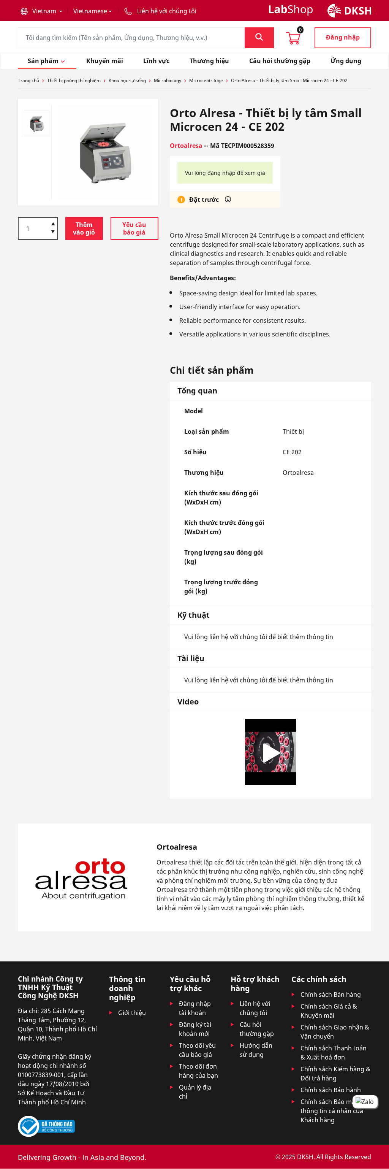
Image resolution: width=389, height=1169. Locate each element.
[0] (293, 40)
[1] (53, 232)
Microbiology (167, 80)
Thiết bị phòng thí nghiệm (74, 80)
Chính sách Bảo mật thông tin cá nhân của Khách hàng (331, 1111)
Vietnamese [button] (90, 11)
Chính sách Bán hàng (330, 994)
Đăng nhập (343, 37)
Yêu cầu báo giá (134, 228)
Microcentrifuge (206, 80)
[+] (53, 223)
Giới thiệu (132, 1013)
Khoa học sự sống (127, 80)
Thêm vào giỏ (84, 228)
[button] (41, 11)
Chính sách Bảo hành (330, 1090)
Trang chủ (28, 80)
